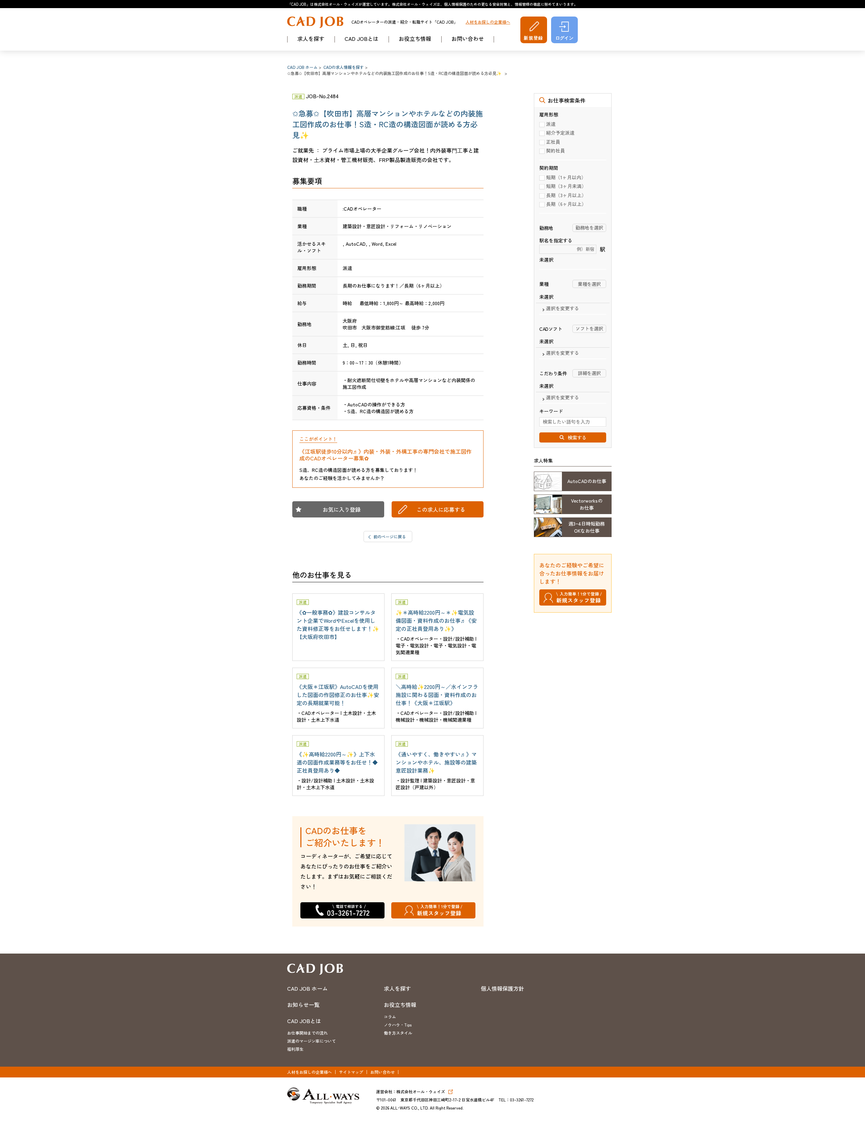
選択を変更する (562, 308)
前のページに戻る (389, 536)
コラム (390, 1016)
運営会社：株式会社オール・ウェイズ (410, 1091)
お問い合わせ (467, 38)
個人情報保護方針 (502, 988)
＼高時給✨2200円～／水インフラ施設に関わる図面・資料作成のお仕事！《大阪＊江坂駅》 (437, 695)
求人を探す (310, 38)
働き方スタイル (398, 1033)
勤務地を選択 (589, 227)
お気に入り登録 (342, 509)
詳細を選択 (589, 373)
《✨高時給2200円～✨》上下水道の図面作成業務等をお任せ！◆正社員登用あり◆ (337, 762)
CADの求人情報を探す (343, 67)
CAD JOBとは (361, 38)
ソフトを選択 (589, 328)
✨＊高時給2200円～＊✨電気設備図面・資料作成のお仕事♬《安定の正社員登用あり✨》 (436, 620)
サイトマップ (351, 1072)
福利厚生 (295, 1049)
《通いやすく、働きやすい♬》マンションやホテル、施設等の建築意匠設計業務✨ (436, 762)
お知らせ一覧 (303, 1004)
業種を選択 (589, 283)
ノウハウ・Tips (398, 1024)
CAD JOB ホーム (302, 67)
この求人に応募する (441, 509)
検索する (577, 437)
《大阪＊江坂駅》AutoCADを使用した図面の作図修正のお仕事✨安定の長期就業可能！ (338, 695)
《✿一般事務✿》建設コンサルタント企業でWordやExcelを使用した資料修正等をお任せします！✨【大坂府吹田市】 (338, 624)
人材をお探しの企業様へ (488, 22)
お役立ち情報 (415, 38)
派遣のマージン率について (311, 1041)
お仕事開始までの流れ (307, 1033)
